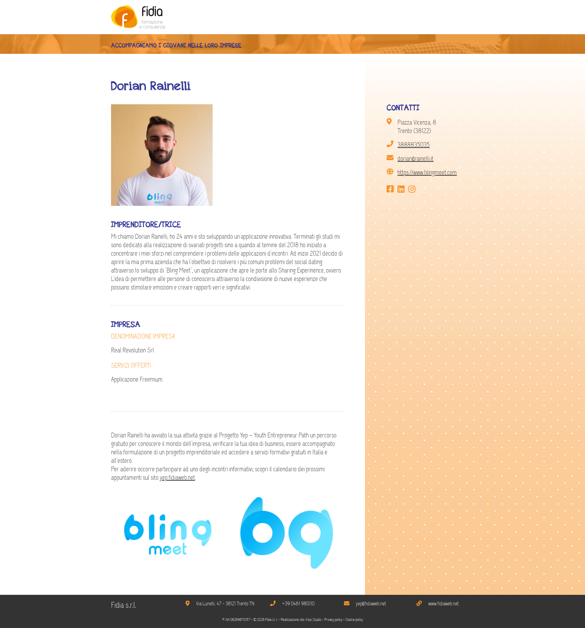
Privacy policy (333, 619)
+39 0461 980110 (298, 603)
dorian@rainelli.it (415, 158)
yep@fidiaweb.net (371, 603)
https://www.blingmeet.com (427, 172)
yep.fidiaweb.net (177, 477)
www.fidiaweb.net (443, 603)
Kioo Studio (313, 619)
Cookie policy (354, 619)
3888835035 (413, 144)
